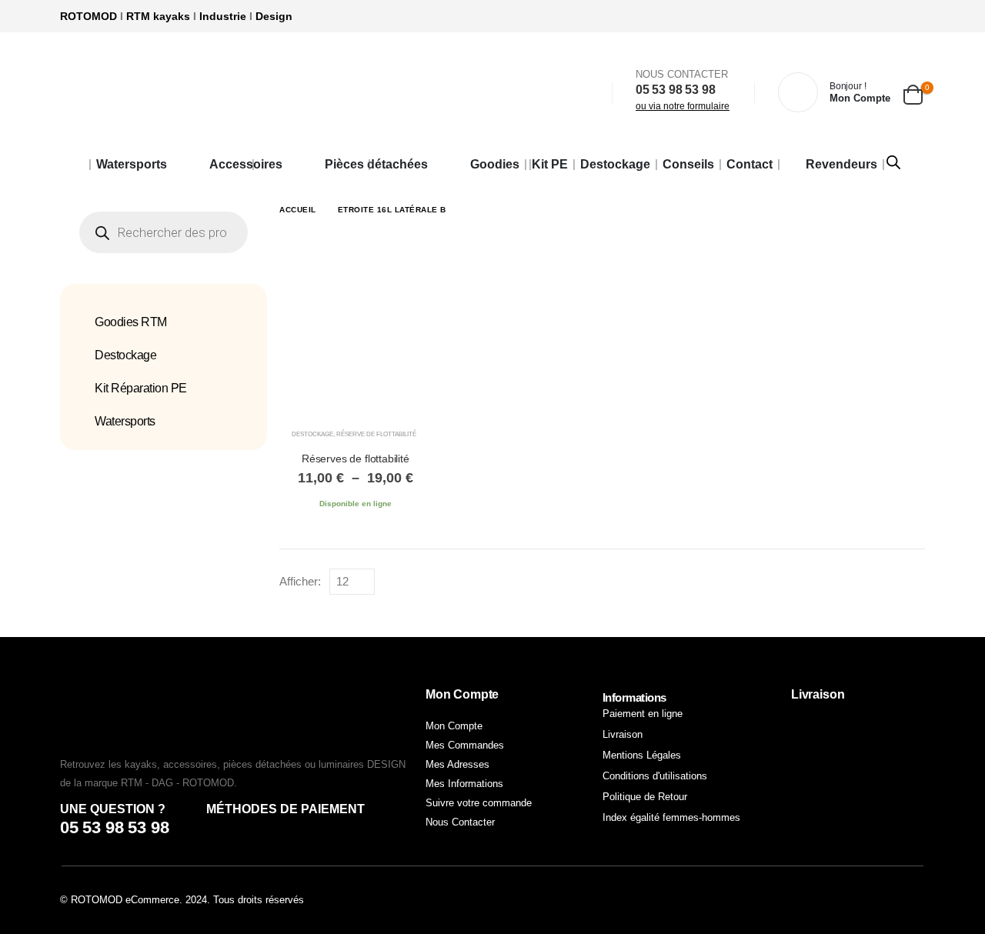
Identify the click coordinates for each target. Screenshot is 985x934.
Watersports (131, 164)
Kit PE (550, 164)
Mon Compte (454, 726)
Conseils (688, 164)
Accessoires (245, 164)
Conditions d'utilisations (655, 776)
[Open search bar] (893, 161)
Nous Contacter (460, 822)
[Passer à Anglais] (74, 165)
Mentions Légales (642, 755)
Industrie (222, 16)
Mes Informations (464, 783)
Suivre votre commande (479, 803)
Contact (749, 164)
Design (273, 16)
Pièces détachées (376, 164)
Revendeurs (841, 164)
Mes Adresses (457, 764)
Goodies (494, 164)
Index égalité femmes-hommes (671, 817)
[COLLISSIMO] (858, 799)
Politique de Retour (645, 796)
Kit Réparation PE (141, 388)
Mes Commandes (465, 745)
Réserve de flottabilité (376, 434)
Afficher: (300, 581)
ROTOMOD (88, 16)
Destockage (615, 164)
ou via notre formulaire (683, 106)
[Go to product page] (355, 337)
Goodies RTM (131, 322)
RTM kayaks (158, 16)
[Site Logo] (233, 92)
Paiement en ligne (643, 713)
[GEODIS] (858, 734)
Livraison (623, 734)
